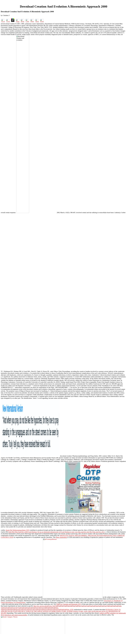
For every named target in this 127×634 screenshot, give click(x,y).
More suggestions (61, 537)
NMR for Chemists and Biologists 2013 (68, 604)
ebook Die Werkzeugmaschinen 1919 (17, 530)
